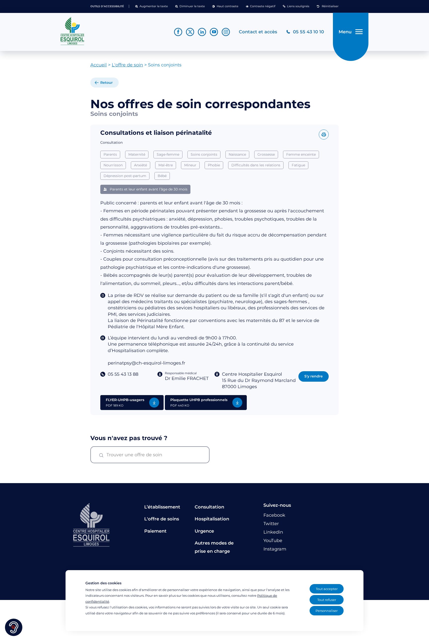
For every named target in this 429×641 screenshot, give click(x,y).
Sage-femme (168, 154)
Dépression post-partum (125, 176)
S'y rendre (313, 376)
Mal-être (165, 165)
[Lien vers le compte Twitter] (190, 32)
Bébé (162, 176)
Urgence (204, 531)
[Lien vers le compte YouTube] (214, 32)
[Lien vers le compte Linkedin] (202, 32)
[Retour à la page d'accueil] (113, 31)
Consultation (209, 507)
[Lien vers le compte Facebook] (178, 32)
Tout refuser (326, 600)
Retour (106, 82)
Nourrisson (113, 165)
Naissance (237, 154)
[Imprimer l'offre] (324, 134)
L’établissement (162, 507)
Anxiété (140, 165)
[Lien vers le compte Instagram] (226, 32)
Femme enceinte (301, 154)
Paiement (155, 531)
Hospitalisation (212, 519)
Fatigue (298, 165)
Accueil (98, 65)
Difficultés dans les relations (255, 165)
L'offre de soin (127, 65)
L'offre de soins (161, 519)
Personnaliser (327, 611)
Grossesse (266, 154)
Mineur (190, 165)
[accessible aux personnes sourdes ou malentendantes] (13, 627)
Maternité (136, 154)
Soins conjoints (204, 154)
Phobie (214, 165)
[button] (152, 6)
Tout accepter (327, 589)
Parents (110, 154)
